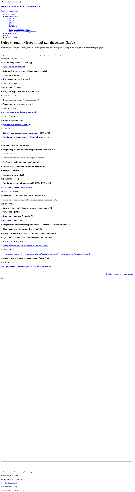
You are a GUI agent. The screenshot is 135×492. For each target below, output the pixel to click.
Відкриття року (10, 33)
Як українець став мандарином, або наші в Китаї (25, 266)
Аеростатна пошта (11, 220)
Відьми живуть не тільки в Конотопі (19, 112)
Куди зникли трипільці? (14, 67)
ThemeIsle (20, 490)
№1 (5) (11, 24)
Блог (6, 35)
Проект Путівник (11, 37)
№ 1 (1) (11, 18)
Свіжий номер (10, 14)
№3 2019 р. (13, 26)
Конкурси (8, 28)
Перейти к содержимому (10, 11)
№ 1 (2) (11, 20)
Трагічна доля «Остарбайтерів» (17, 187)
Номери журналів (11, 16)
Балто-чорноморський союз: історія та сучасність (25, 246)
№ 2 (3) (11, 22)
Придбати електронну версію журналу (120, 274)
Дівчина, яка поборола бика (15, 125)
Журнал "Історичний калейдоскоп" (21, 6)
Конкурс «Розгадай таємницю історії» (23, 32)
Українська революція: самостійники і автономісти (26, 137)
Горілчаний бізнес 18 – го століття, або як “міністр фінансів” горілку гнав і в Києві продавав (45, 254)
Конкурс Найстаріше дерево (19, 30)
